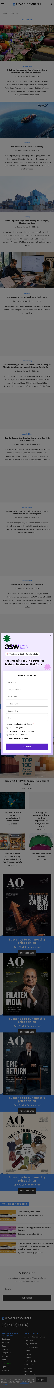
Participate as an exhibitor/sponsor (22, 731)
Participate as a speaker (18, 735)
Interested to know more (18, 738)
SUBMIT (27, 746)
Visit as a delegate (16, 728)
